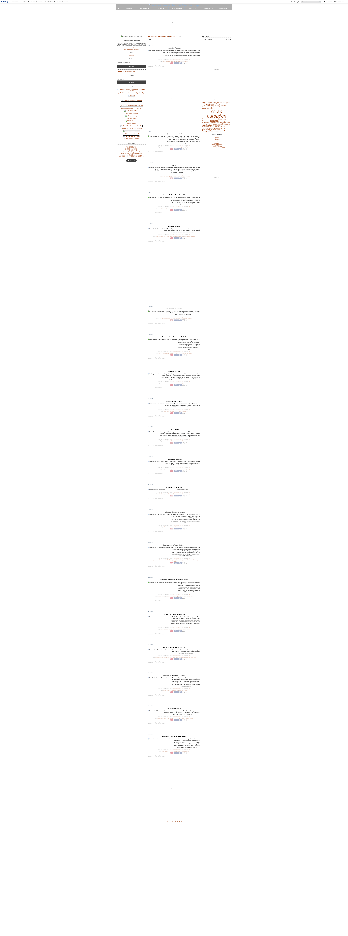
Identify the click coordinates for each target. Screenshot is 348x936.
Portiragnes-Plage (207, 131)
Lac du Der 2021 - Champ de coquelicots (131, 152)
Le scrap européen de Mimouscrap (158, 36)
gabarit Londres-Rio (207, 125)
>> (183, 821)
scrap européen (216, 113)
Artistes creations (206, 107)
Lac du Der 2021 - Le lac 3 (131, 148)
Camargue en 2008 (217, 146)
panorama (222, 102)
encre (225, 119)
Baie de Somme (226, 104)
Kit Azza (160, 8)
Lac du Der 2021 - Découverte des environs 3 (131, 155)
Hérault (220, 119)
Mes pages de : (207, 8)
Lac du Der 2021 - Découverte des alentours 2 (131, 156)
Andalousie (216, 139)
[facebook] (292, 2)
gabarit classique (215, 105)
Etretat (215, 119)
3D (218, 122)
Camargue (213, 122)
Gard (203, 120)
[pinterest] (298, 2)
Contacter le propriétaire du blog (126, 71)
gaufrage (210, 108)
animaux (220, 124)
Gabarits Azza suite (176, 8)
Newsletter (129, 8)
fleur (203, 105)
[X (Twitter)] (295, 2)
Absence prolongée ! (131, 147)
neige (207, 124)
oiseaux (215, 124)
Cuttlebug (210, 104)
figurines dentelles (224, 107)
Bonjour (131, 154)
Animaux (216, 141)
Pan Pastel (222, 126)
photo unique (214, 107)
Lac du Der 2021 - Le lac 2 (131, 149)
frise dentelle (205, 119)
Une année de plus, (131, 146)
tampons (210, 102)
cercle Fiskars (216, 129)
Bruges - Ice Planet (217, 144)
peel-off (228, 102)
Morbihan (204, 102)
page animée (227, 124)
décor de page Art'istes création (210, 126)
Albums (217, 137)
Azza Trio (191, 8)
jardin (207, 121)
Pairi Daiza (216, 102)
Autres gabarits (223, 8)
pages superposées (207, 129)
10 (179, 821)
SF (213, 125)
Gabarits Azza (144, 8)
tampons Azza (225, 123)
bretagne (217, 125)
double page (205, 122)
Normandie (205, 128)
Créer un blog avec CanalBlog (131, 49)
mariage (208, 105)
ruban (211, 119)
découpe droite (225, 121)
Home (118, 7)
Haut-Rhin (223, 105)
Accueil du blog (131, 48)
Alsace (204, 108)
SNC (210, 124)
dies (203, 124)
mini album (216, 131)
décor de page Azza (217, 128)
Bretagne (216, 143)
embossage (218, 104)
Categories (173, 36)
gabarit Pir (223, 131)
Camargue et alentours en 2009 (216, 148)
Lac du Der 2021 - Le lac (131, 150)
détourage (214, 121)
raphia (203, 104)
